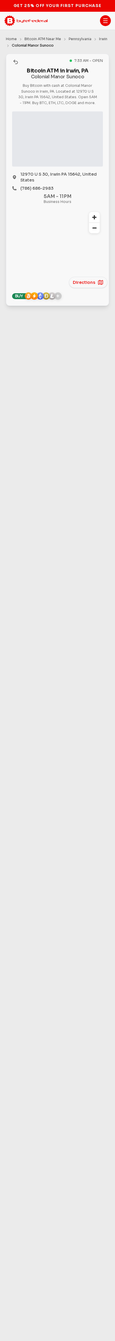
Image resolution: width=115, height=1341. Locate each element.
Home (11, 39)
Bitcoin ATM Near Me (42, 39)
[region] (57, 245)
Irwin (103, 39)
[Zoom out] (94, 228)
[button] (105, 20)
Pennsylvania (80, 39)
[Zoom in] (94, 217)
